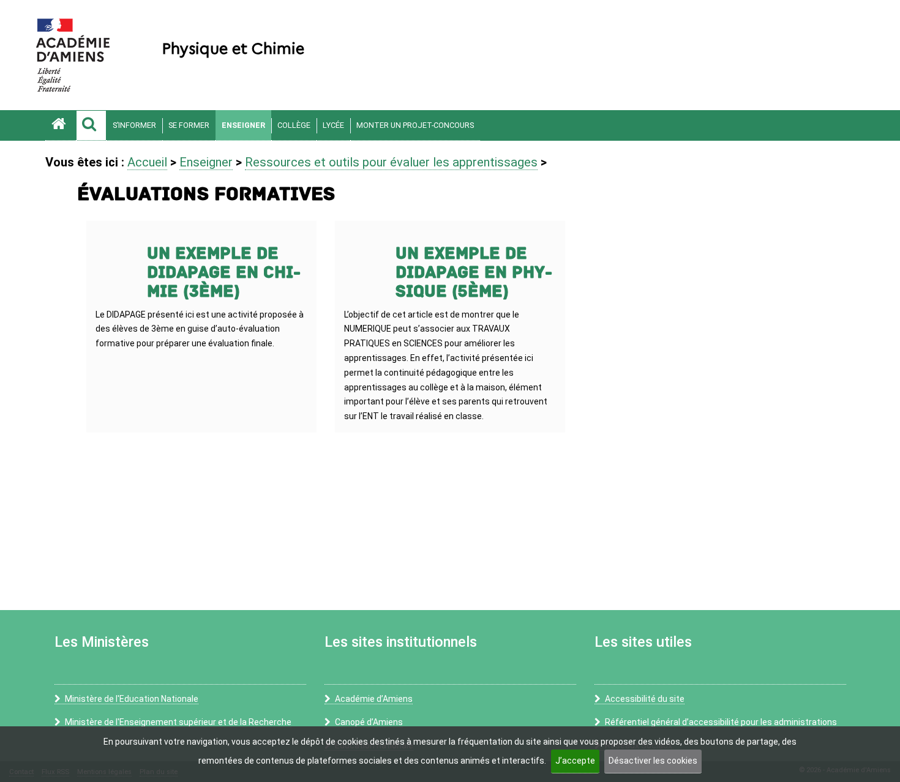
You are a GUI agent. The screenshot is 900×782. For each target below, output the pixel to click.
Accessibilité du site (644, 699)
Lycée (333, 125)
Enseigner (243, 125)
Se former (188, 125)
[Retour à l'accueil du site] (60, 125)
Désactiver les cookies (653, 760)
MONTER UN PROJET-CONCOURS (415, 125)
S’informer (134, 125)
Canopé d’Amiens (369, 722)
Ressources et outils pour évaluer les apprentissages (391, 162)
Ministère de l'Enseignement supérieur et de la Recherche (178, 722)
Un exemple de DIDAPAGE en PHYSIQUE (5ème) (474, 272)
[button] (91, 125)
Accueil (147, 162)
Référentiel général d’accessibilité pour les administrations (721, 722)
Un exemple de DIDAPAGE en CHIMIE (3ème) (224, 272)
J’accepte (575, 760)
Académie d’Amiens (374, 699)
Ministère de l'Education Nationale (131, 699)
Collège (293, 125)
